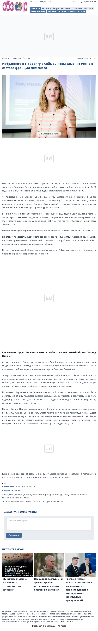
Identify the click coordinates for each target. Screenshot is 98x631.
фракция (64, 494)
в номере (52, 11)
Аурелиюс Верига (78, 494)
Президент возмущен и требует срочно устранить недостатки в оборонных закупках (48, 584)
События (77, 8)
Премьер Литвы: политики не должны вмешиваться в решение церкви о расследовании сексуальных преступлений (78, 589)
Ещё (91, 8)
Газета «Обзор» (50, 8)
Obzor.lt (65, 611)
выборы (19, 494)
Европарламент (51, 494)
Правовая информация (44, 625)
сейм (11, 494)
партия (27, 494)
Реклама (65, 8)
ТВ (85, 8)
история (62, 11)
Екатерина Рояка (10, 497)
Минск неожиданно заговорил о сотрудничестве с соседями (15, 584)
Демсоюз (24, 497)
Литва (5, 494)
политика (17, 58)
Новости (35, 8)
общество (26, 58)
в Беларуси (73, 11)
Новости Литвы (67, 621)
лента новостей (38, 11)
